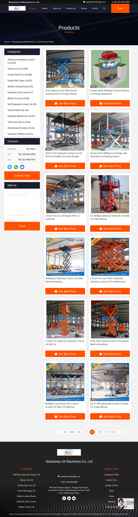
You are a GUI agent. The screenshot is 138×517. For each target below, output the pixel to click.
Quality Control (111, 485)
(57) (21, 116)
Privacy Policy (112, 507)
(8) (19, 122)
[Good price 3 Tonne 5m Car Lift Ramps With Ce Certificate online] (65, 194)
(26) (18, 98)
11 (65, 432)
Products (32, 8)
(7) (20, 92)
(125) (21, 61)
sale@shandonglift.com (96, 2)
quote (120, 8)
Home (20, 8)
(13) (21, 128)
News (111, 491)
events (84, 8)
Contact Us (71, 8)
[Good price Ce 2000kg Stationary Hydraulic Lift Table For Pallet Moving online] (110, 194)
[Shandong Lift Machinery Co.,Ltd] (17, 8)
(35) (22, 104)
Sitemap (111, 501)
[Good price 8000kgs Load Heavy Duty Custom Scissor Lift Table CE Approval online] (65, 382)
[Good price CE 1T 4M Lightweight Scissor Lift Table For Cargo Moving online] (110, 382)
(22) (20, 86)
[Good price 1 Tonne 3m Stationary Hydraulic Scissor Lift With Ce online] (65, 319)
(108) (18, 69)
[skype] (9, 167)
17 (105, 432)
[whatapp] (16, 167)
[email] (22, 167)
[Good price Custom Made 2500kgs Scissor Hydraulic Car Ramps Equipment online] (110, 69)
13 (78, 432)
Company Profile (112, 475)
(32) (20, 80)
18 (112, 432)
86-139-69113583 (121, 2)
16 (99, 432)
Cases (111, 496)
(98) (20, 75)
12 (72, 432)
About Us (57, 8)
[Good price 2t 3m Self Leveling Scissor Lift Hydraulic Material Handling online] (110, 319)
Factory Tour (111, 480)
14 (85, 432)
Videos (45, 8)
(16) (18, 110)
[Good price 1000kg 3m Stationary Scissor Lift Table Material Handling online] (65, 257)
